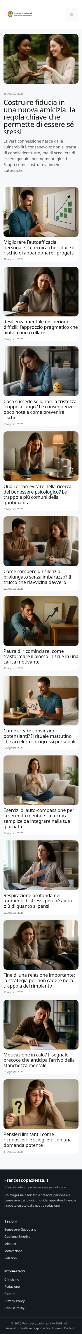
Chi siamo (11, 1279)
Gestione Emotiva (17, 1237)
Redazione (12, 1287)
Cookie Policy (14, 1308)
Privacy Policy (14, 1301)
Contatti (10, 1294)
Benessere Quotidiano (20, 1229)
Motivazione (13, 1251)
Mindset (10, 1244)
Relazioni (10, 1258)
